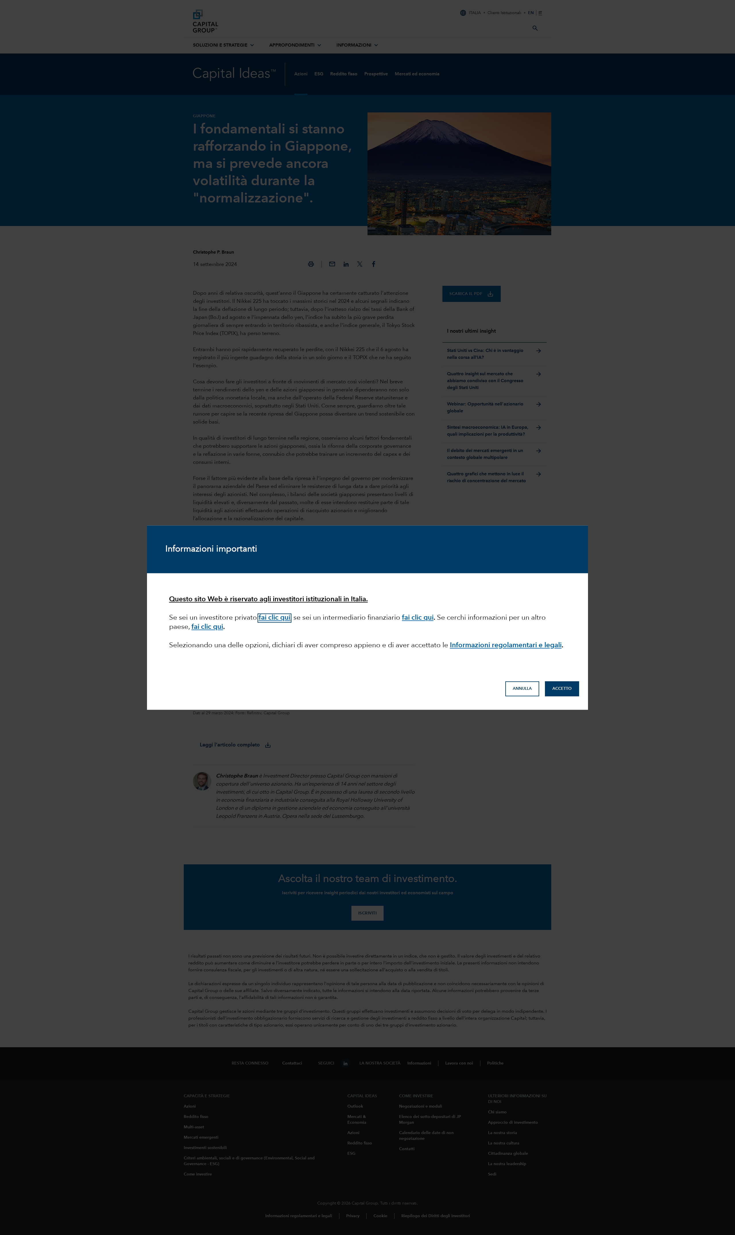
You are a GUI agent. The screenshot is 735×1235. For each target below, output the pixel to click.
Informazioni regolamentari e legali (506, 645)
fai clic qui (274, 618)
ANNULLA (522, 689)
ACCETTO (562, 689)
